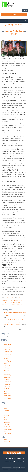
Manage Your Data (6, 467)
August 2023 (7, 356)
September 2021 (8, 384)
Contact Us (13, 468)
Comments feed (8, 443)
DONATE (14, 14)
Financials (5, 468)
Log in (5, 439)
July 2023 (6, 358)
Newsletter (6, 424)
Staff (5, 431)
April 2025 (6, 342)
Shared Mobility (8, 429)
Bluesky (17, 24)
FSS (19, 297)
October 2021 (7, 383)
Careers (23, 467)
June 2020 (6, 397)
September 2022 (8, 363)
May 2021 (6, 391)
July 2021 (6, 388)
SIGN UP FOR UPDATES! (14, 453)
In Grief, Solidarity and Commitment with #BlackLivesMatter (16, 302)
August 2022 (7, 365)
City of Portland (8, 410)
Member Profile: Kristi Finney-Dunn (4, 302)
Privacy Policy (21, 468)
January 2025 (7, 344)
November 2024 (8, 346)
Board (5, 408)
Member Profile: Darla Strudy (14, 32)
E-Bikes (6, 413)
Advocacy (6, 406)
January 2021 (7, 395)
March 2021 (7, 393)
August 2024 (7, 347)
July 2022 (6, 367)
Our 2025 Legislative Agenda (11, 315)
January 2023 (7, 360)
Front (5, 419)
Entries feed (7, 441)
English (25, 10)
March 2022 (7, 374)
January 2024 (7, 349)
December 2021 (8, 379)
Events (5, 417)
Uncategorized (7, 433)
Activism (6, 405)
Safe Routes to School (9, 428)
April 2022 (6, 372)
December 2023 (8, 351)
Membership (9, 297)
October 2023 (7, 354)
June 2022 (6, 368)
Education (6, 415)
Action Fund (16, 467)
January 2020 (7, 398)
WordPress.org (7, 444)
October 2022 (7, 361)
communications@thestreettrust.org (14, 461)
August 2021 (7, 386)
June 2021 (6, 390)
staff (20, 40)
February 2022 (7, 375)
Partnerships (7, 426)
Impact (5, 421)
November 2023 (8, 353)
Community (7, 412)
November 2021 (8, 381)
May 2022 (6, 370)
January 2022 (7, 377)
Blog (21, 24)
